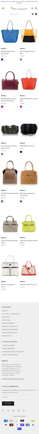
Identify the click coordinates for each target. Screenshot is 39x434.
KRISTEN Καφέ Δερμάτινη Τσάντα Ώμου (27, 194)
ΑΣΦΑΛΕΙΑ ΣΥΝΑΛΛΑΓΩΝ (10, 326)
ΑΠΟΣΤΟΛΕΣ (6, 317)
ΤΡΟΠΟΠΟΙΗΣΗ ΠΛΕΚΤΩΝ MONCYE (13, 352)
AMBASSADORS (6, 336)
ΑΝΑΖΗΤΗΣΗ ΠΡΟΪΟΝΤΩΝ (10, 355)
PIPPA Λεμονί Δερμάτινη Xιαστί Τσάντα (29, 241)
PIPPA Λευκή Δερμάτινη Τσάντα (8, 285)
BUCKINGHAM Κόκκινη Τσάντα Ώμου (29, 100)
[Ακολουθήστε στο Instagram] (13, 411)
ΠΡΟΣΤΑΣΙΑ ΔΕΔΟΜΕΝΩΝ (10, 329)
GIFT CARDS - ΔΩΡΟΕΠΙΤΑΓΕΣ (11, 314)
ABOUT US (5, 311)
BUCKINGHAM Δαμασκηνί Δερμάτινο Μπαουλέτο (8, 100)
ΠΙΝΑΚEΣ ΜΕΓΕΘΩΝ (8, 348)
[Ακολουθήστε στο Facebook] (3, 411)
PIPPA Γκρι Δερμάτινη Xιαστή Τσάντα (9, 241)
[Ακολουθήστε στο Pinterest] (19, 411)
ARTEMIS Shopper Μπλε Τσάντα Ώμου (8, 52)
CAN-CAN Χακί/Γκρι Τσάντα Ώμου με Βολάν (9, 147)
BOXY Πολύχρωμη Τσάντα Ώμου (27, 52)
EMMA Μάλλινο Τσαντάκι (27, 146)
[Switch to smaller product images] (36, 14)
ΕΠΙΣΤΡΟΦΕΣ (6, 320)
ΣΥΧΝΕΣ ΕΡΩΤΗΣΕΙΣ (8, 345)
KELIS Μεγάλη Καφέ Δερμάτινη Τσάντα (10, 194)
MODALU (3, 48)
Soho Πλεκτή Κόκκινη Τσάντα (28, 284)
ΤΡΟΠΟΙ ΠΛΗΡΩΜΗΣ (8, 323)
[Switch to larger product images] (33, 14)
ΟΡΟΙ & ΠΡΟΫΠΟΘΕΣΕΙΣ (9, 332)
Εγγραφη (8, 403)
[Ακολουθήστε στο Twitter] (8, 411)
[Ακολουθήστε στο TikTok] (24, 411)
